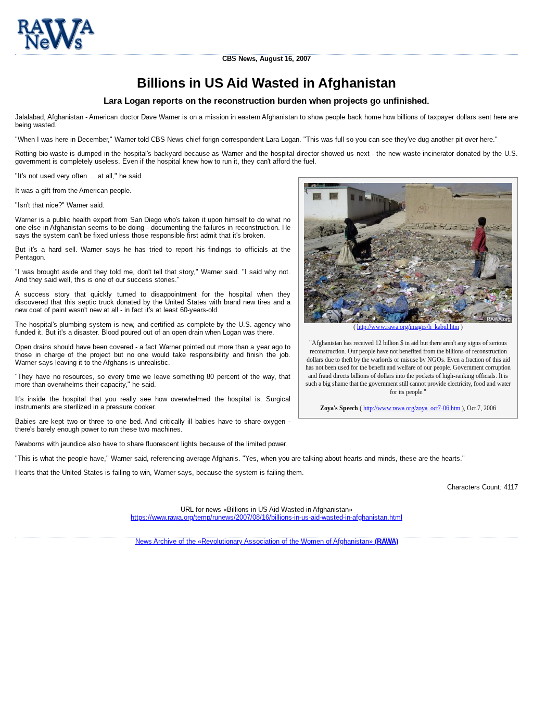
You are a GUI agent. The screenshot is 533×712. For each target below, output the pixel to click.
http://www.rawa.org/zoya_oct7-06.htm (411, 408)
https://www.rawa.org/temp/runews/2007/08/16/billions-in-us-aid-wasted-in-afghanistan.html (266, 517)
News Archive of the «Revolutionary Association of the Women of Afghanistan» (266, 541)
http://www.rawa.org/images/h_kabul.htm (408, 326)
